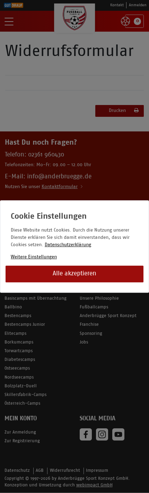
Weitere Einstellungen (34, 257)
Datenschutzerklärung (68, 245)
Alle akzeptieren (74, 274)
